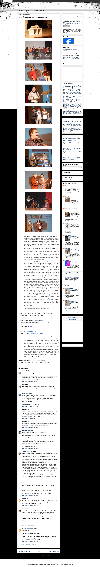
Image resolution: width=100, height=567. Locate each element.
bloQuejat (67, 223)
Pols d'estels (44, 315)
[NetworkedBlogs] (72, 317)
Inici (39, 551)
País (64, 100)
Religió (80, 107)
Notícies (66, 86)
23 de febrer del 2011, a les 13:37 (30, 525)
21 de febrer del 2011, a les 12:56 (30, 390)
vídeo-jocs (79, 113)
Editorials (68, 99)
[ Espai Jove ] (68, 196)
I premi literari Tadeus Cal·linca (70, 155)
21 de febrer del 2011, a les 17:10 (30, 406)
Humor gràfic (69, 92)
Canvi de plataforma (74, 249)
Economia (65, 110)
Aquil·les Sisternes (76, 123)
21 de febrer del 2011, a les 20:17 (30, 418)
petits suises (68, 235)
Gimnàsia (21, 10)
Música (69, 89)
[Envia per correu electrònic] (39, 360)
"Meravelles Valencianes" (70, 107)
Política (79, 91)
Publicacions (73, 110)
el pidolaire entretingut (27, 451)
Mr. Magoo (67, 129)
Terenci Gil (79, 129)
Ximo (73, 129)
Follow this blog (72, 319)
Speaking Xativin (69, 288)
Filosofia (72, 112)
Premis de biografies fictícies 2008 (70, 157)
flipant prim (67, 248)
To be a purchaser (73, 289)
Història (73, 111)
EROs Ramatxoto (70, 127)
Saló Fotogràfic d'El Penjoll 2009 (70, 146)
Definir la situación (74, 212)
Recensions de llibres (68, 103)
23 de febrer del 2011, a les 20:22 (30, 541)
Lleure (80, 110)
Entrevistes (68, 108)
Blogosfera (69, 113)
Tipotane (24, 371)
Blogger (70, 564)
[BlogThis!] (40, 360)
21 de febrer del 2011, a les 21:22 (30, 427)
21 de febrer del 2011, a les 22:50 (30, 495)
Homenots (72, 106)
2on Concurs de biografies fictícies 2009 (72, 151)
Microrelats (79, 106)
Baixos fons (78, 92)
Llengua (72, 104)
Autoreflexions (77, 88)
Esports (77, 99)
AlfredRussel (25, 393)
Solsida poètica (73, 197)
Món (78, 111)
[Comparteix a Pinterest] (44, 360)
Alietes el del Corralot (27, 528)
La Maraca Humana (76, 130)
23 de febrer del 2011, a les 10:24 (30, 505)
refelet (79, 124)
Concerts (78, 112)
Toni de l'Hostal (66, 131)
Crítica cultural (74, 100)
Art (78, 103)
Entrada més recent (24, 551)
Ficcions (72, 91)
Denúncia (67, 111)
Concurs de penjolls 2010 (68, 159)
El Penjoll (66, 121)
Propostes (79, 104)
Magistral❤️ (66, 53)
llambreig (24, 498)
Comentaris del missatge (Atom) (42, 555)
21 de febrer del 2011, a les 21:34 (30, 448)
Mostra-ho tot (79, 312)
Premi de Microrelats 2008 (69, 140)
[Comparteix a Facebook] (43, 360)
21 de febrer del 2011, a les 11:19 (30, 381)
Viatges (77, 108)
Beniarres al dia (26, 430)
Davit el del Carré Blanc (76, 128)
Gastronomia (65, 112)
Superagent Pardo (76, 125)
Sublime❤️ (65, 55)
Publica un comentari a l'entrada (28, 544)
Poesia (65, 88)
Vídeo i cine (78, 93)
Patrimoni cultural (76, 97)
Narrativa (68, 93)
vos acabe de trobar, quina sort (70, 49)
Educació (65, 104)
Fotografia (66, 97)
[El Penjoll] (68, 43)
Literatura (65, 102)
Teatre (75, 102)
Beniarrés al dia (39, 320)
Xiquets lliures (73, 261)
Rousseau (72, 131)
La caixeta (67, 260)
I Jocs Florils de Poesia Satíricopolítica (71, 142)
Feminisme (74, 113)
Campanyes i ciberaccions (70, 96)
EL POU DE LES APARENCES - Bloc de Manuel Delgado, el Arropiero (72, 210)
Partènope (68, 130)
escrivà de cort (70, 124)
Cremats (50, 313)
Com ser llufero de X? (39, 10)
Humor (75, 86)
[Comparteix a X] (41, 360)
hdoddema (55, 564)
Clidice (23, 384)
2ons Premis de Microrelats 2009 (70, 138)
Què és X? (28, 10)
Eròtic (64, 113)
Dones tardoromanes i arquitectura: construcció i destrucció (75, 237)
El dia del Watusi (73, 224)
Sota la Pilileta (68, 300)
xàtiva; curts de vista (70, 185)
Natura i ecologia (72, 95)
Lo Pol (30, 360)
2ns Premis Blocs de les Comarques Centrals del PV (38, 362)
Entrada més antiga (53, 551)
